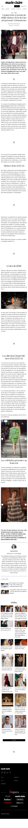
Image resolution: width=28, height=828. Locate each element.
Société (24, 8)
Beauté (7, 8)
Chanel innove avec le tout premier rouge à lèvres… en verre (14, 532)
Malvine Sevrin (14, 551)
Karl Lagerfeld (5, 106)
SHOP (16, 6)
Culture (13, 8)
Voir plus (14, 740)
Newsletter (23, 6)
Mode (3, 8)
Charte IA (16, 777)
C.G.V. (2, 780)
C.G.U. (2, 777)
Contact (16, 780)
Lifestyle (19, 8)
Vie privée (3, 783)
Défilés (14, 603)
